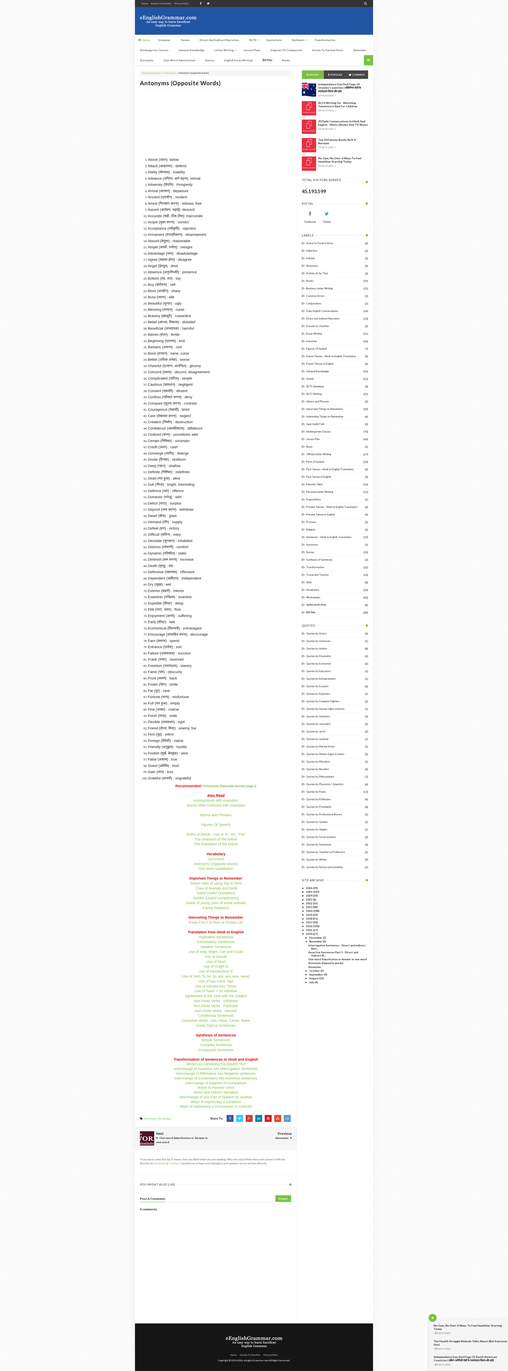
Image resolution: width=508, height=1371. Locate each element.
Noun (309, 446)
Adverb (310, 258)
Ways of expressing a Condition (216, 1102)
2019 (309, 914)
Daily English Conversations (322, 311)
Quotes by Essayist (317, 686)
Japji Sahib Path (315, 424)
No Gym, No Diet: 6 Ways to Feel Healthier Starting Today (339, 159)
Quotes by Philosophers (320, 776)
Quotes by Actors (316, 633)
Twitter (174, 1163)
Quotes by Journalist (318, 723)
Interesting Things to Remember (324, 416)
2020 (309, 910)
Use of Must (215, 962)
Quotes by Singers (316, 829)
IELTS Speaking (315, 386)
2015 (309, 930)
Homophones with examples (215, 800)
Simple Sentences (215, 1040)
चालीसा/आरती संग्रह (316, 604)
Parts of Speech (315, 461)
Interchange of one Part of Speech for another (216, 1097)
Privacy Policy (181, 3)
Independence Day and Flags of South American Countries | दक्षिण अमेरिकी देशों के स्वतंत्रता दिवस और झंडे (465, 1358)
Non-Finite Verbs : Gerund (216, 1011)
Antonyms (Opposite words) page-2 (229, 786)
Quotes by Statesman (318, 844)
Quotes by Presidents (318, 806)
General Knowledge (317, 371)
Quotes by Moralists (318, 761)
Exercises (311, 341)
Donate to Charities (161, 3)
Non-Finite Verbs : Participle (216, 1006)
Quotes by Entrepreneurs (321, 678)
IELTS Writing (314, 393)
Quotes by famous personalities (324, 867)
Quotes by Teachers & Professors (325, 852)
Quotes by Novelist (317, 769)
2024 (309, 895)
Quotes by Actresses (318, 641)
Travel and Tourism (317, 574)
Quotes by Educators (318, 671)
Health (310, 378)
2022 (309, 903)
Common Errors (315, 295)
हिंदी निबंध (310, 612)
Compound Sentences (216, 1050)
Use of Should (216, 957)
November (316, 941)
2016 (309, 926)
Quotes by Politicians (318, 799)
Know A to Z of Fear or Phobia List (216, 922)
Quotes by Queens (317, 821)
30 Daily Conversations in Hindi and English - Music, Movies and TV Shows (343, 123)
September (316, 974)
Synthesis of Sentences (319, 559)
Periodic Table (314, 484)
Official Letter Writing (318, 454)
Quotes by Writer (316, 859)
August (314, 978)
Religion (310, 529)
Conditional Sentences (216, 1016)
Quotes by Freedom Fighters (323, 701)
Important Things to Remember (324, 409)
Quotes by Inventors (318, 716)
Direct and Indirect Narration (215, 1092)
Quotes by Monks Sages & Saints (325, 754)
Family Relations (216, 908)
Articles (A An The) (317, 273)
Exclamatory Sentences (216, 942)
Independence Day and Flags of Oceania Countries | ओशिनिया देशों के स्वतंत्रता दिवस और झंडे (339, 88)
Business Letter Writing (319, 288)
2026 (309, 888)
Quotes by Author (316, 648)
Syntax (310, 552)
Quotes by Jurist (315, 731)
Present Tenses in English (320, 514)
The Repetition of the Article (216, 844)
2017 (309, 922)
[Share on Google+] (249, 1118)
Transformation (315, 567)
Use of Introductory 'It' (216, 971)
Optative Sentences (215, 947)
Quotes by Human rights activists (325, 708)
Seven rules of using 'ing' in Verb (215, 883)
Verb (309, 582)
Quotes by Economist (318, 663)
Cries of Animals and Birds (216, 888)
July (312, 982)
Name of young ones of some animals (216, 903)
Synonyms (216, 859)
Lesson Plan (313, 439)
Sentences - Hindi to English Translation (328, 537)
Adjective (311, 250)
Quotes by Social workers (321, 837)
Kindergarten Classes (318, 431)
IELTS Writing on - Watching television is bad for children (337, 104)
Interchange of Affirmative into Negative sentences (216, 1074)
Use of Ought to (215, 966)
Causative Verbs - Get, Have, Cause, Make (216, 1021)
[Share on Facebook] (230, 1118)
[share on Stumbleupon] (277, 1118)
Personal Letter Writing (319, 491)
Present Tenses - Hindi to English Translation (331, 506)
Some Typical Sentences (216, 1026)
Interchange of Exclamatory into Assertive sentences (215, 1078)
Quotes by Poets (316, 791)
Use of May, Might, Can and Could (216, 952)
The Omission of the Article (215, 839)
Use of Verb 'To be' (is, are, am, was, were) (216, 976)
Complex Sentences (216, 1045)
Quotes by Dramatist (318, 656)
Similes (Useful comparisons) (216, 898)
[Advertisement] (296, 21)
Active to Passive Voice (215, 1088)
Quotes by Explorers (318, 693)
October (314, 970)
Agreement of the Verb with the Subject (216, 996)
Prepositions (313, 499)
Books (310, 280)
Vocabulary (171, 72)
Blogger (283, 1198)
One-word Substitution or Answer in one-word (337, 959)
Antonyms (156, 72)
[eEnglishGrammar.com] (168, 21)
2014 (309, 933)
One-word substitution (215, 869)
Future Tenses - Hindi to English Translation (331, 356)
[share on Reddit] (287, 1118)
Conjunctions (313, 303)
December (316, 937)
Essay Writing (314, 333)
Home (144, 3)
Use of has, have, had (215, 981)
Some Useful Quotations (215, 893)
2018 (309, 918)
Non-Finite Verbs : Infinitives (216, 1001)
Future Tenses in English (320, 363)
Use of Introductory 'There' (216, 986)
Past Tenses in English (318, 476)
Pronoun (311, 522)
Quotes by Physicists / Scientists (324, 784)
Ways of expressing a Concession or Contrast (216, 1106)
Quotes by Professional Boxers (324, 814)
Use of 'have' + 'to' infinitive (216, 991)
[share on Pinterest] (268, 1118)
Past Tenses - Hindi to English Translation (330, 469)
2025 (309, 891)
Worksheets (313, 597)
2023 (309, 899)
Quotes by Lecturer (317, 739)
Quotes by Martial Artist (320, 746)
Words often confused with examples (216, 805)
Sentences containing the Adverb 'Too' (216, 1064)
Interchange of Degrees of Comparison (216, 1083)
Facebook (159, 1163)
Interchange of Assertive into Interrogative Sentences (216, 1069)
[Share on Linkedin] (258, 1118)
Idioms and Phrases (216, 815)
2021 (309, 907)
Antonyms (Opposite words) (180, 82)
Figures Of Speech (216, 825)
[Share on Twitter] (239, 1118)
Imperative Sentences (216, 937)
